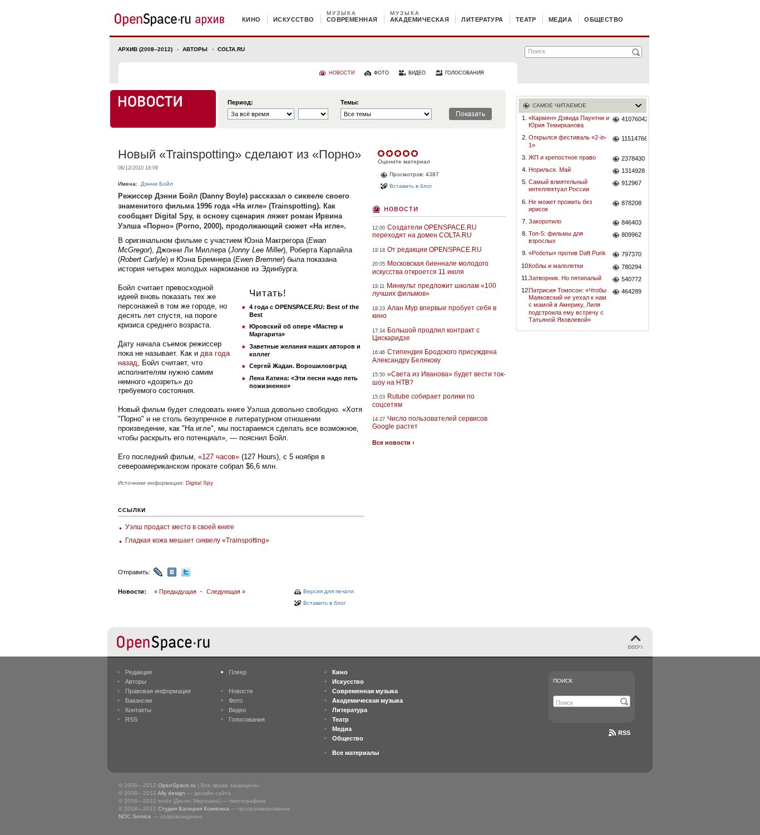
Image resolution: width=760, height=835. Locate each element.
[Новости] (163, 109)
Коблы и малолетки (556, 265)
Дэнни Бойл (157, 184)
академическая (420, 19)
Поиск (563, 681)
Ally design (171, 793)
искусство (293, 19)
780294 (631, 267)
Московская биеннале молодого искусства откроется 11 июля (430, 267)
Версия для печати (328, 591)
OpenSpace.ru (177, 785)
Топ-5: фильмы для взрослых (556, 237)
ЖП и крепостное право (562, 157)
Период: (240, 103)
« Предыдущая (175, 591)
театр (526, 19)
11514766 (634, 138)
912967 (631, 183)
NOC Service (135, 816)
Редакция (138, 672)
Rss (624, 732)
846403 (631, 222)
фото (381, 73)
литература (482, 19)
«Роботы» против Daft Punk (567, 253)
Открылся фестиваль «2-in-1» (568, 141)
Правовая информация (158, 691)
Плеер (237, 672)
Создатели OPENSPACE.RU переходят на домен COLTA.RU (424, 231)
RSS (131, 719)
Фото (236, 700)
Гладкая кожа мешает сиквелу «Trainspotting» (197, 540)
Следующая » (225, 591)
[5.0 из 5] (382, 153)
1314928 (633, 170)
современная (352, 19)
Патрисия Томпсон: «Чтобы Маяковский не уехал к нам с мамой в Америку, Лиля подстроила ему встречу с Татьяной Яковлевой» (567, 305)
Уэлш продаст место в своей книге (179, 527)
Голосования (247, 719)
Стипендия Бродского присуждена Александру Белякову (434, 356)
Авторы (195, 49)
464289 (631, 291)
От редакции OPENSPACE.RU (434, 250)
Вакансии (138, 700)
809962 (631, 234)
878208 (631, 203)
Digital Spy (199, 483)
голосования (464, 73)
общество (604, 19)
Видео (237, 710)
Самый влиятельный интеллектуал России (559, 185)
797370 (631, 254)
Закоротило (545, 221)
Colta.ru (231, 49)
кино (251, 19)
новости (341, 73)
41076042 (634, 119)
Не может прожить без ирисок (560, 205)
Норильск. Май (550, 169)
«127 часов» (218, 457)
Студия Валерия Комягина (193, 809)
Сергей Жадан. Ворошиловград (298, 365)
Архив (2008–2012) (145, 49)
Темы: (349, 103)
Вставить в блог (324, 603)
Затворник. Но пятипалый (565, 278)
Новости (401, 208)
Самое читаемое (559, 105)
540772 (631, 279)
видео (417, 73)
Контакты (138, 710)
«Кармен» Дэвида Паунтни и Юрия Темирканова (569, 121)
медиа (560, 19)
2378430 (633, 158)
